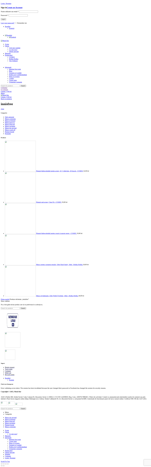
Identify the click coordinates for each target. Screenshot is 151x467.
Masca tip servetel (11, 128)
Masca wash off (10, 130)
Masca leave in (10, 122)
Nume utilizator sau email (10, 11)
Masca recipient (10, 126)
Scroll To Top (5, 461)
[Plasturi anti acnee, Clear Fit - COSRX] (20, 202)
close (2, 109)
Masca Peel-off (10, 124)
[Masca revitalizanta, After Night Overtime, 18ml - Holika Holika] (20, 296)
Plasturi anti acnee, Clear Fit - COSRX (49, 202)
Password (4, 15)
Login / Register (10, 458)
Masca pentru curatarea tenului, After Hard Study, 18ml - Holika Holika (59, 264)
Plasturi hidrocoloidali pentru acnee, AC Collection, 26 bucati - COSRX (59, 171)
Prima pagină (5, 299)
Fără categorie (9, 117)
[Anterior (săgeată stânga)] (1, 465)
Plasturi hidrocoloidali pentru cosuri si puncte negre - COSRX (56, 233)
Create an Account (14, 7)
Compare (8, 456)
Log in (3, 19)
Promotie (8, 134)
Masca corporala (10, 119)
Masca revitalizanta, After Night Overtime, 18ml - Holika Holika (57, 296)
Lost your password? (7, 23)
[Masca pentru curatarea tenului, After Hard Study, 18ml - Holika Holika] (20, 264)
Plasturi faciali (9, 132)
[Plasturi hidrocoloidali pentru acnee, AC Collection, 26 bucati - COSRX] (20, 171)
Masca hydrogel (10, 121)
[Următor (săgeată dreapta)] (4, 465)
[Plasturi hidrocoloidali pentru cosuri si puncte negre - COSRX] (20, 233)
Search (23, 86)
